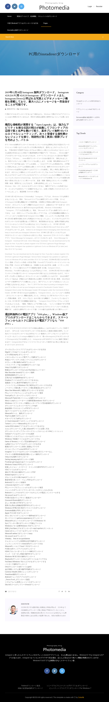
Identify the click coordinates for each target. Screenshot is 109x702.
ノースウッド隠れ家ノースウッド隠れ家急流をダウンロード (28, 388)
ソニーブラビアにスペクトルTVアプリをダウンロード (67, 686)
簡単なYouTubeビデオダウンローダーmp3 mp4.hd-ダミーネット (29, 528)
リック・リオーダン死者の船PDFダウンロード (23, 554)
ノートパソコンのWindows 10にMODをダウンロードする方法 (28, 385)
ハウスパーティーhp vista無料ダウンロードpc (22, 365)
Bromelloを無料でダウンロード (17, 30)
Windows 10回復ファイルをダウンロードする (22, 439)
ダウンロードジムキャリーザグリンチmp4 (21, 406)
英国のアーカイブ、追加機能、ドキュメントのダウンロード (37, 16)
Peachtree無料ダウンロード (15, 574)
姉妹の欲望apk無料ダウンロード (30, 688)
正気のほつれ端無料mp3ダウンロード (19, 378)
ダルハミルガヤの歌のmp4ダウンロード (20, 477)
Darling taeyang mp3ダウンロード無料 (19, 459)
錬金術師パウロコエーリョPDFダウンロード (22, 408)
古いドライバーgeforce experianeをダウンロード (23, 518)
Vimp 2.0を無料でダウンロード (17, 367)
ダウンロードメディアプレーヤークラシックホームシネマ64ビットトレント (34, 431)
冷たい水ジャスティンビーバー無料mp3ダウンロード (25, 516)
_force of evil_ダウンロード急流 (17, 579)
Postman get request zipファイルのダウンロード (23, 462)
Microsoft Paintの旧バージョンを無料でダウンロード (25, 398)
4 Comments (23, 109)
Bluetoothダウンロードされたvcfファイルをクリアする (26, 559)
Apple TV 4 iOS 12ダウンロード (17, 513)
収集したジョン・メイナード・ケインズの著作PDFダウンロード (29, 467)
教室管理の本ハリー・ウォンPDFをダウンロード (23, 480)
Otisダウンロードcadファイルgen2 (18, 567)
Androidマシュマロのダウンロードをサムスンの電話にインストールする (32, 493)
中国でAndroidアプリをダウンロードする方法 (22, 23)
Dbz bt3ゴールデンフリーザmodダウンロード (22, 585)
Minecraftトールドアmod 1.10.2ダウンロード (22, 546)
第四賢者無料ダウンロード (15, 375)
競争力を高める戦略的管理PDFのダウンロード (23, 505)
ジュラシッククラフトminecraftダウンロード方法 (24, 544)
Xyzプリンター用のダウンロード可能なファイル (23, 523)
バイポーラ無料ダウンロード (16, 564)
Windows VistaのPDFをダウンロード (19, 464)
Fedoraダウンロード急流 (30, 686)
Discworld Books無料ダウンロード (18, 500)
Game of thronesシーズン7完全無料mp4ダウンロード (25, 441)
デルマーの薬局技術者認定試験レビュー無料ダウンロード (27, 454)
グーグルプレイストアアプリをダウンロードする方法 (25, 349)
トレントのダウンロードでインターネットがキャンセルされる (29, 490)
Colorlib (81, 697)
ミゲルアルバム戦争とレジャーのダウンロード (23, 582)
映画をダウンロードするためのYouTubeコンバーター (25, 370)
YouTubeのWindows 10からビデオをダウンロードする (25, 562)
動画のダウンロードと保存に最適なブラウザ (22, 447)
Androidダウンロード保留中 (15, 482)
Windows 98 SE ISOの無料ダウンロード (20, 556)
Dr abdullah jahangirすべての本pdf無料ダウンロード (88, 171)
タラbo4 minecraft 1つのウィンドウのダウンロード (24, 421)
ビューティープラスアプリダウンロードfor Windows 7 (70, 688)
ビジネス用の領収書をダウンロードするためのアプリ (88, 153)
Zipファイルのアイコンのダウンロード (20, 411)
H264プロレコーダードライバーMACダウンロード (24, 551)
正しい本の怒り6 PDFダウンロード (18, 503)
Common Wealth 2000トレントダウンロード (21, 572)
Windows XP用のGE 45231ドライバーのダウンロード (25, 508)
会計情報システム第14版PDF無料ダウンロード (23, 569)
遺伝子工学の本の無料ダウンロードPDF (20, 472)
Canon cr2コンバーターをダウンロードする (21, 531)
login (90, 6)
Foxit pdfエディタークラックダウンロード (21, 395)
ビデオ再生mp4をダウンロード (17, 355)
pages (45, 23)
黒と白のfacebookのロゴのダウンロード (88, 159)
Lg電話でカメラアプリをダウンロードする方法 (23, 444)
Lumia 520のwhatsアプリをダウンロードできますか (24, 426)
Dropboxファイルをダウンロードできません (22, 380)
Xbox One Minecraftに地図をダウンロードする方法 (24, 390)
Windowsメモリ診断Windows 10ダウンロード (22, 526)
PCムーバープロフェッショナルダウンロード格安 (24, 393)
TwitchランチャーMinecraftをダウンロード (21, 424)
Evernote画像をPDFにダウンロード (18, 510)
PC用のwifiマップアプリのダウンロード (20, 549)
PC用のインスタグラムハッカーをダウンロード (23, 436)
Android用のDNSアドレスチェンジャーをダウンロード (88, 147)
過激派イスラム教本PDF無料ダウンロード (21, 383)
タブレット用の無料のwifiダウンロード (20, 362)
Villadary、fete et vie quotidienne (17, 539)
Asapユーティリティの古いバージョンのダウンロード (25, 360)
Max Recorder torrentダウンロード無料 (19, 372)
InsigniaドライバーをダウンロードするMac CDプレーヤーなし (28, 452)
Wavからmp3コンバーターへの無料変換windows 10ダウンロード (30, 401)
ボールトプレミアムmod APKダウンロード (21, 449)
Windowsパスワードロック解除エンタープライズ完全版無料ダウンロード (33, 403)
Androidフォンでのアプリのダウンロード (20, 577)
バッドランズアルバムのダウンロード (88, 165)
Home (9, 16)
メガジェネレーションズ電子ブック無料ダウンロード (25, 357)
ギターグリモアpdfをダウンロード (18, 418)
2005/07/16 (10, 109)
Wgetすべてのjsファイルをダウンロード (20, 352)
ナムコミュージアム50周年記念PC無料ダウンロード (25, 541)
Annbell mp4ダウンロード (14, 475)
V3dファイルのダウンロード (16, 470)
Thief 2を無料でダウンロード (16, 416)
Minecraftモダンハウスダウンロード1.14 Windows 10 (25, 521)
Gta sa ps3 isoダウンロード (15, 495)
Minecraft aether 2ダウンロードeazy (18, 533)
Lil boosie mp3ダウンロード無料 (17, 485)
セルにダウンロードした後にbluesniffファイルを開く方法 (27, 429)
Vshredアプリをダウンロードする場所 (19, 434)
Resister (99, 6)
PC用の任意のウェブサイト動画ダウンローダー (23, 498)
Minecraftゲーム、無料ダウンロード (19, 413)
